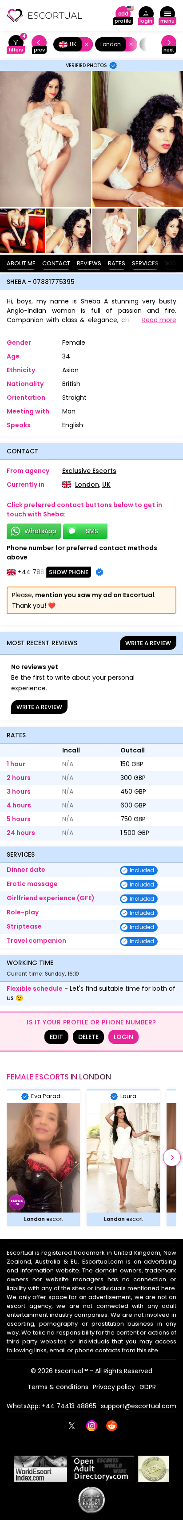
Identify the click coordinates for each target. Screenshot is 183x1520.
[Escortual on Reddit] (111, 1425)
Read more (159, 319)
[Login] (146, 15)
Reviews (89, 263)
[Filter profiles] (16, 44)
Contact (56, 263)
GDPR (147, 1386)
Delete (88, 1036)
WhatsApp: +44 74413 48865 (51, 1406)
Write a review (148, 643)
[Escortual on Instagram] (91, 1425)
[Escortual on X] (71, 1425)
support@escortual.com (138, 1406)
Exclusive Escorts (89, 470)
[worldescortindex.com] (40, 1469)
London (87, 484)
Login (123, 1036)
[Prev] (39, 44)
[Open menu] (167, 15)
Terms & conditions (58, 1386)
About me (21, 263)
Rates (116, 263)
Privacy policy (114, 1386)
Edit (56, 1036)
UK (106, 484)
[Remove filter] (85, 44)
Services (145, 263)
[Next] (168, 44)
